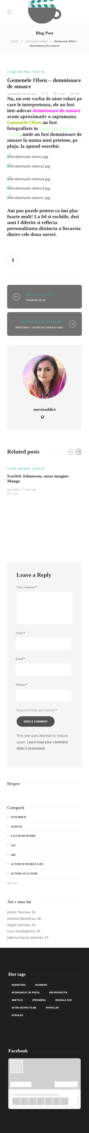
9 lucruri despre (23, 835)
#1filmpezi (18, 817)
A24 (13, 845)
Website (21, 684)
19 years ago (29, 93)
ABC (13, 854)
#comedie (41, 984)
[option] (44, 478)
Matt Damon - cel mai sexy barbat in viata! (39, 327)
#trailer (17, 1015)
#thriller (52, 1007)
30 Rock (16, 826)
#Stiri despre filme (24, 1007)
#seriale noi (63, 1000)
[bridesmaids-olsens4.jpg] (30, 180)
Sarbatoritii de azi (35, 300)
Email (20, 659)
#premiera (39, 1000)
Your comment (27, 587)
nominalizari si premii (41, 321)
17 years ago (29, 489)
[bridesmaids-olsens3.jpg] (30, 190)
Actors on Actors (24, 873)
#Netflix (17, 1000)
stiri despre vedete (36, 41)
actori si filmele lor (27, 864)
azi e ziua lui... (40, 294)
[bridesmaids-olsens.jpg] (29, 158)
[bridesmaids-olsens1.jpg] (30, 199)
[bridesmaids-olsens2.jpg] (30, 168)
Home (15, 41)
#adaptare (19, 984)
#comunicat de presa (26, 992)
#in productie (58, 992)
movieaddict (14, 93)
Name (20, 633)
